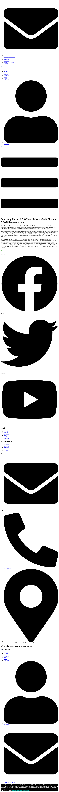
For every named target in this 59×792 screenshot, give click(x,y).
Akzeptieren (14, 790)
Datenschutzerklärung (23, 790)
